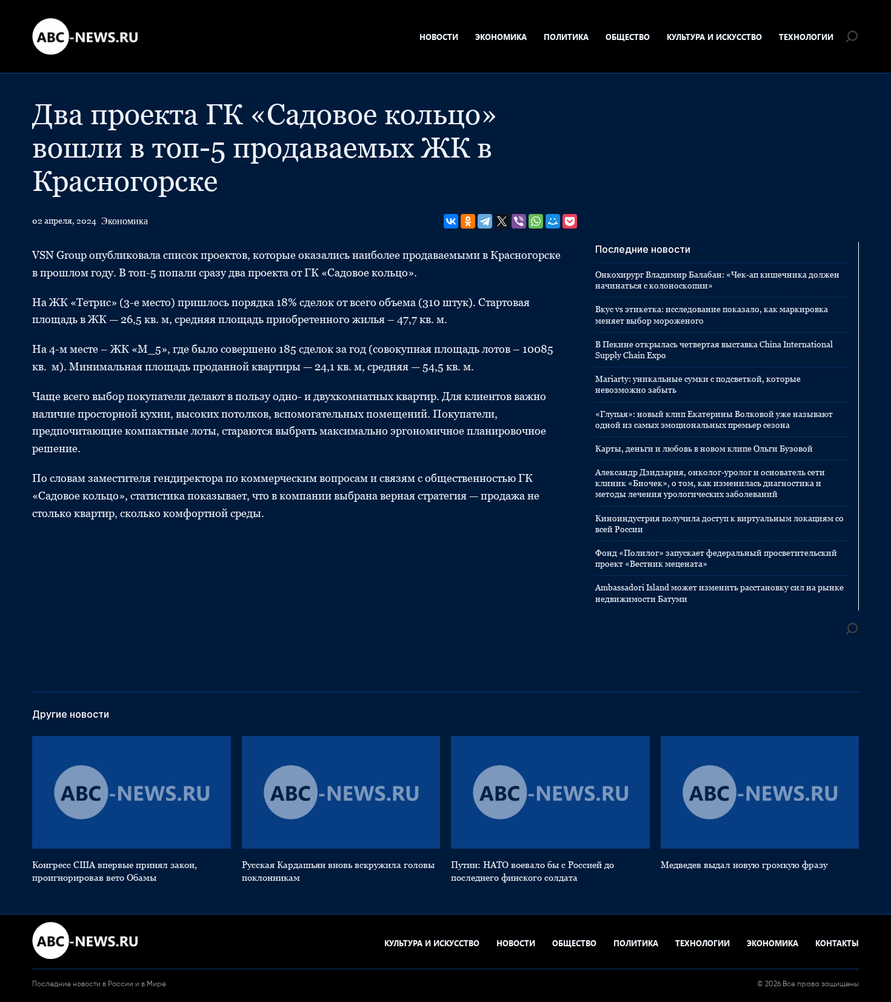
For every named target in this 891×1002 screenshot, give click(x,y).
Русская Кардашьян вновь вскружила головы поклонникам (338, 871)
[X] (502, 221)
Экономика (501, 37)
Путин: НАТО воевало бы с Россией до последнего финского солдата (532, 871)
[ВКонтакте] (451, 221)
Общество (628, 37)
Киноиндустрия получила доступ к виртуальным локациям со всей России (719, 523)
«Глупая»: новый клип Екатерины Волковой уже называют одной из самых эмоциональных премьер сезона (714, 419)
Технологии (806, 37)
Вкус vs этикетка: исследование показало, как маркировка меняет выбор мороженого (711, 314)
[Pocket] (569, 221)
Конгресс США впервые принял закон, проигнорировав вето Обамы (114, 871)
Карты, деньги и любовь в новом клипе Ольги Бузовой (704, 448)
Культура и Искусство (714, 37)
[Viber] (519, 221)
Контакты (837, 943)
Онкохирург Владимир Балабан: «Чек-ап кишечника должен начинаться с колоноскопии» (717, 280)
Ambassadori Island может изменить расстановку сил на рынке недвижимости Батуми (719, 593)
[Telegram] (485, 221)
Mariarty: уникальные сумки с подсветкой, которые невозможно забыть (698, 384)
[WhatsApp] (536, 221)
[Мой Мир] (553, 221)
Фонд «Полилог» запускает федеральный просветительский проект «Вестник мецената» (716, 558)
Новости (438, 37)
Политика (566, 37)
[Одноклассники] (468, 221)
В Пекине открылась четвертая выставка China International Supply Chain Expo (714, 349)
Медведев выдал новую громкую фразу (744, 865)
